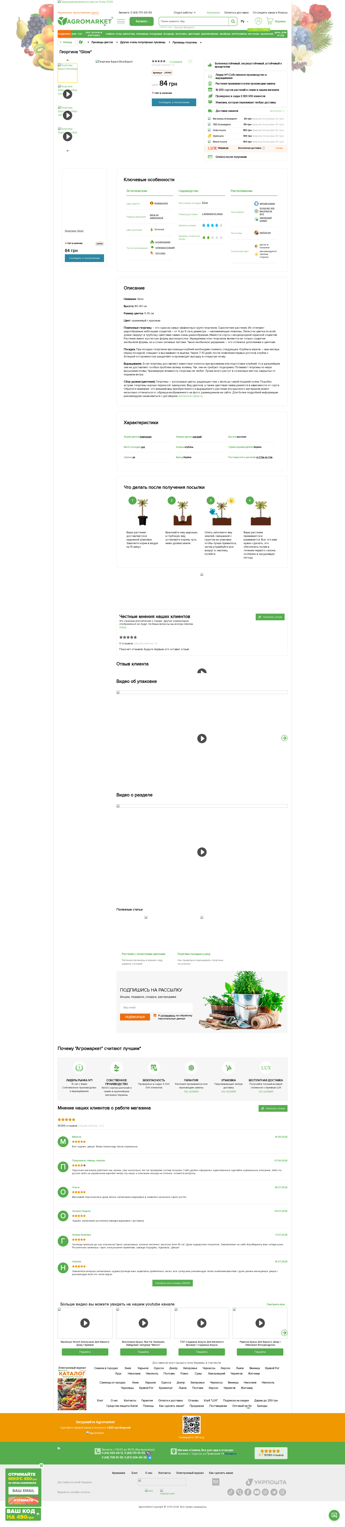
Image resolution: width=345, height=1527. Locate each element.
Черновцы (127, 1388)
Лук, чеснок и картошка (94, 34)
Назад (67, 42)
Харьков (143, 1368)
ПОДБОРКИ (64, 34)
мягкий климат (267, 203)
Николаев (134, 1373)
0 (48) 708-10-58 (112, 1457)
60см (205, 202)
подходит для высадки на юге (267, 211)
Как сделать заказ (221, 1473)
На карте (230, 1453)
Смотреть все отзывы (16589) (172, 1283)
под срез (160, 253)
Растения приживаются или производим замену (245, 83)
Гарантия (147, 1400)
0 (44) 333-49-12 (112, 1453)
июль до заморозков (156, 216)
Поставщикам (218, 1406)
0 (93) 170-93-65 (141, 12)
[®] (85, 24)
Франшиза (213, 12)
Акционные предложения (78, 12)
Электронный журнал (190, 1473)
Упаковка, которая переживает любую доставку (246, 102)
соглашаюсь (167, 1015)
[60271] (202, 915)
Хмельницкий (216, 1373)
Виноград (129, 34)
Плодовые (156, 34)
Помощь (148, 1406)
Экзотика (181, 34)
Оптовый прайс (242, 1406)
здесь (122, 627)
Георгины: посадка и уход (194, 954)
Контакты (130, 1400)
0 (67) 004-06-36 (135, 1457)
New (74, 34)
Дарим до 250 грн (266, 1400)
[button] (263, 148)
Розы (119, 34)
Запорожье (190, 1368)
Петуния (178, 27)
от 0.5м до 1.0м (264, 457)
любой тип (265, 232)
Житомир (254, 1373)
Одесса (159, 1368)
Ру (242, 21)
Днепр (173, 1368)
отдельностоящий (165, 247)
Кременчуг (166, 1388)
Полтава (169, 1373)
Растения (253, 33)
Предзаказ (197, 1406)
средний (197, 436)
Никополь (152, 1373)
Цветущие (194, 34)
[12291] (146, 915)
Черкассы (209, 1368)
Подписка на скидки (236, 1400)
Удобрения (266, 34)
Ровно (184, 1373)
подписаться (135, 1017)
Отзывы (193, 1400)
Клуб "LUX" (211, 1400)
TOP (80, 34)
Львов (240, 1368)
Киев (128, 1368)
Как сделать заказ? (171, 1406)
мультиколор (161, 203)
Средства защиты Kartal (122, 1406)
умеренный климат (266, 219)
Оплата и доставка (236, 12)
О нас (114, 1400)
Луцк (118, 1373)
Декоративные (209, 34)
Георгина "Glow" (74, 230)
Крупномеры (239, 34)
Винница (255, 1368)
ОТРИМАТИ (23, 1500)
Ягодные (169, 34)
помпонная (145, 436)
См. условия (191, 1091)
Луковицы (142, 34)
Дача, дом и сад (281, 34)
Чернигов (237, 1373)
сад (143, 447)
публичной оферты (190, 396)
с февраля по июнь (212, 213)
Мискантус (189, 27)
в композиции (162, 242)
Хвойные (225, 34)
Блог (100, 1400)
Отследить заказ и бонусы (270, 12)
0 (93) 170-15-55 (134, 1453)
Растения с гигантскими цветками (143, 954)
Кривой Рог (272, 1368)
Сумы (198, 1373)
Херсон (225, 1368)
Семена (110, 34)
